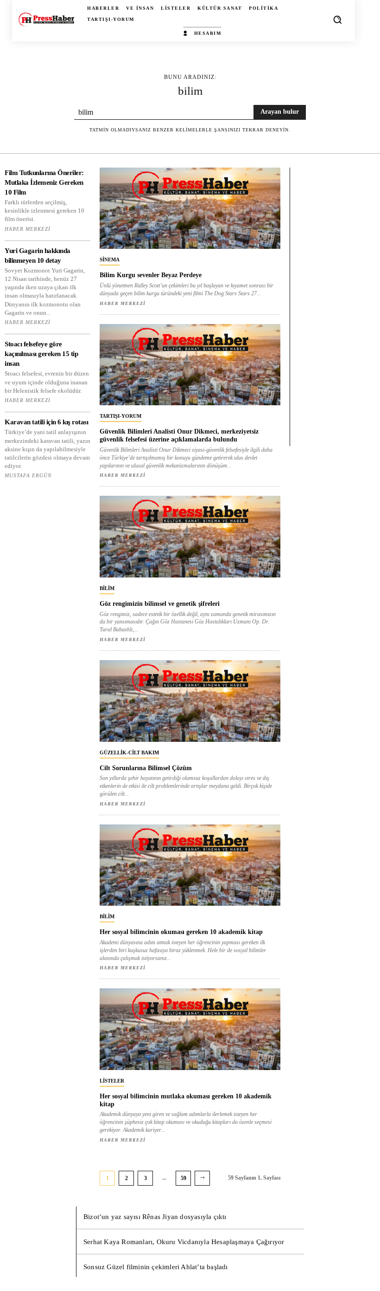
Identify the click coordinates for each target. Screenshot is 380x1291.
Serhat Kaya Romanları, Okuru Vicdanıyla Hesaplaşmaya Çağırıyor (183, 1242)
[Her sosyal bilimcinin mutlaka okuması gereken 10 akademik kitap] (190, 1029)
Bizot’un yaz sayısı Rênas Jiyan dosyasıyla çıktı (155, 1216)
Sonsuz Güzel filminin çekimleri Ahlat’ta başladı (155, 1267)
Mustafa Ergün (28, 475)
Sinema (110, 259)
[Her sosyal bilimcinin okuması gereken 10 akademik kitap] (190, 865)
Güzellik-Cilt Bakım (129, 752)
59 (183, 1178)
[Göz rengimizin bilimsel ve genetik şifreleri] (190, 536)
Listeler (112, 1080)
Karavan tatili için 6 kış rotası (46, 422)
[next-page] (202, 1178)
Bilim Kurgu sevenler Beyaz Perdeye (151, 275)
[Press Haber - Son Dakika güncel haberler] (46, 20)
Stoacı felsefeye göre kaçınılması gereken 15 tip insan (41, 353)
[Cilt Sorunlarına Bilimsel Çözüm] (190, 701)
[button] (337, 19)
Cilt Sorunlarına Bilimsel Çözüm (146, 768)
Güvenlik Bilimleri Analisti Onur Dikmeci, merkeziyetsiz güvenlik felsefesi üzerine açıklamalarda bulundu (179, 435)
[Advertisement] (333, 307)
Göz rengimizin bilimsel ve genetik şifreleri (160, 603)
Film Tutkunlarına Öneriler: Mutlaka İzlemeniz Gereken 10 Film (44, 182)
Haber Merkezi (28, 229)
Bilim (107, 588)
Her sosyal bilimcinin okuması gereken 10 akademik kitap (181, 931)
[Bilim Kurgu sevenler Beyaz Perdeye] (190, 208)
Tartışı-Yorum (120, 416)
